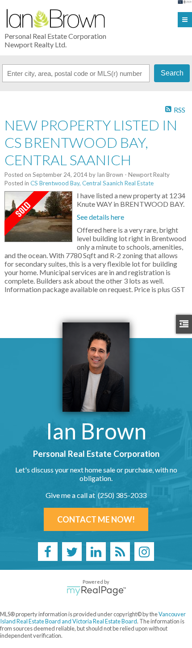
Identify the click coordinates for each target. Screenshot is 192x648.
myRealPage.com (96, 591)
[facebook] (48, 551)
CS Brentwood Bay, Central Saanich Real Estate (92, 183)
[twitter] (72, 551)
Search (172, 73)
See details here (100, 217)
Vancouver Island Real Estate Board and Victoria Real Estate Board (93, 617)
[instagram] (144, 551)
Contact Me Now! (96, 519)
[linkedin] (96, 551)
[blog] (120, 551)
